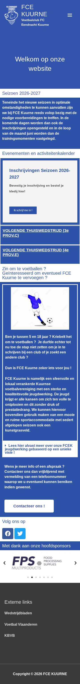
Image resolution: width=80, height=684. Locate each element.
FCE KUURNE (34, 11)
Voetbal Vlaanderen (20, 624)
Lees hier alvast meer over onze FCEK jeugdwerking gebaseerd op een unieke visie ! (39, 449)
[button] (40, 449)
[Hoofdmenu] (70, 15)
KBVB (9, 635)
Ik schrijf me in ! (23, 210)
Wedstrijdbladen (18, 613)
